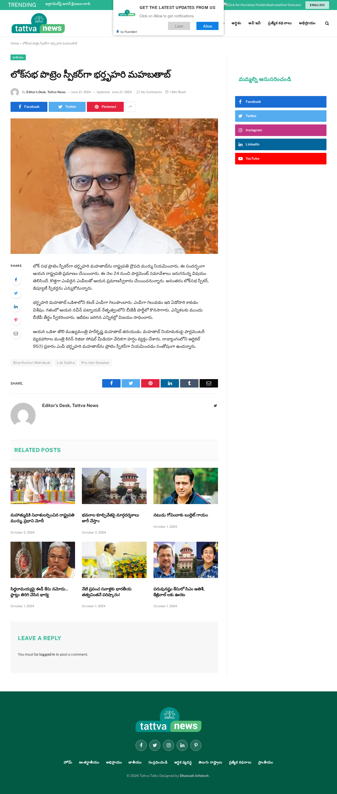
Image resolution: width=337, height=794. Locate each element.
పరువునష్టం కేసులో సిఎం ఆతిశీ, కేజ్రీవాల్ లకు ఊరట (179, 591)
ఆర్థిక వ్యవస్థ (183, 762)
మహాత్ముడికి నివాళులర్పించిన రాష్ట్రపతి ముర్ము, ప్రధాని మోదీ (43, 517)
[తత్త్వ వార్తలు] (74, 23)
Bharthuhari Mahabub (31, 363)
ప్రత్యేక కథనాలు (240, 762)
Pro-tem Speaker (95, 363)
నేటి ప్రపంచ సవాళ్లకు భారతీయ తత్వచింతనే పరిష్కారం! (107, 591)
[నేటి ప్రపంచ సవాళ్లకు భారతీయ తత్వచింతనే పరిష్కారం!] (114, 560)
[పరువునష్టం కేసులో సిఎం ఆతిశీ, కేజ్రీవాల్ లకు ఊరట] (185, 560)
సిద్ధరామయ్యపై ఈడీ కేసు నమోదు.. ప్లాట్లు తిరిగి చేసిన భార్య (39, 591)
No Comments (151, 92)
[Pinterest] (16, 320)
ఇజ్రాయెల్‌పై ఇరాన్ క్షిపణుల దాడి (67, 4)
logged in (47, 654)
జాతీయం (18, 57)
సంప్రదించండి (158, 762)
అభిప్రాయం (114, 762)
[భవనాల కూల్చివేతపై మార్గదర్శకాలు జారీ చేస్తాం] (114, 486)
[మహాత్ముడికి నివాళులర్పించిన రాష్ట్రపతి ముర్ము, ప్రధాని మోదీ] (43, 486)
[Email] (16, 333)
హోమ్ (68, 762)
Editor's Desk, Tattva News (46, 92)
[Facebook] (16, 279)
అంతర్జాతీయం (89, 762)
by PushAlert (129, 31)
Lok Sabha (66, 363)
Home (15, 43)
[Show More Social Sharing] (130, 107)
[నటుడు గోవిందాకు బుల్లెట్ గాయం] (185, 486)
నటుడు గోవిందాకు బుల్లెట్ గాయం (180, 514)
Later (179, 26)
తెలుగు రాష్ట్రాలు (210, 762)
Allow (207, 26)
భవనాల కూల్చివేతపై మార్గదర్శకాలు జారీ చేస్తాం (110, 517)
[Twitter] (16, 293)
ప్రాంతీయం (265, 762)
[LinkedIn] (16, 306)
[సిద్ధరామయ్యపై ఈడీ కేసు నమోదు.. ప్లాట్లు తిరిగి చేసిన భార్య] (43, 560)
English (317, 5)
